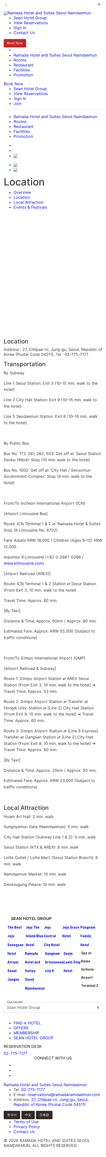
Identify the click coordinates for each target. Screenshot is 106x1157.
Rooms (20, 60)
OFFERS (21, 1027)
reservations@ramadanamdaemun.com (64, 1094)
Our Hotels (15, 1002)
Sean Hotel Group (30, 17)
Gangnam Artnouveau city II (54, 962)
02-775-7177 (33, 1089)
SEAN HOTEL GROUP (33, 1037)
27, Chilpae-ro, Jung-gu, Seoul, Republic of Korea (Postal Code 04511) (51, 1102)
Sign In (20, 27)
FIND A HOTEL (27, 1022)
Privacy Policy (27, 1126)
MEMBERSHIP (26, 1032)
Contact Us (24, 32)
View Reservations (31, 22)
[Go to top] (53, 1154)
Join (17, 103)
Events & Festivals (30, 207)
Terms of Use (26, 1121)
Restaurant (24, 64)
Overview (22, 192)
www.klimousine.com (23, 563)
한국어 (12, 1115)
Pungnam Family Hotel (87, 936)
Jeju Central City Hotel (52, 936)
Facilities (22, 69)
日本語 (44, 1115)
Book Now (15, 43)
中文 (28, 1115)
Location (22, 197)
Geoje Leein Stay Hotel (72, 962)
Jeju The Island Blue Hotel (34, 936)
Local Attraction (28, 202)
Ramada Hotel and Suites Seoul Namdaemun (55, 55)
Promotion (23, 74)
